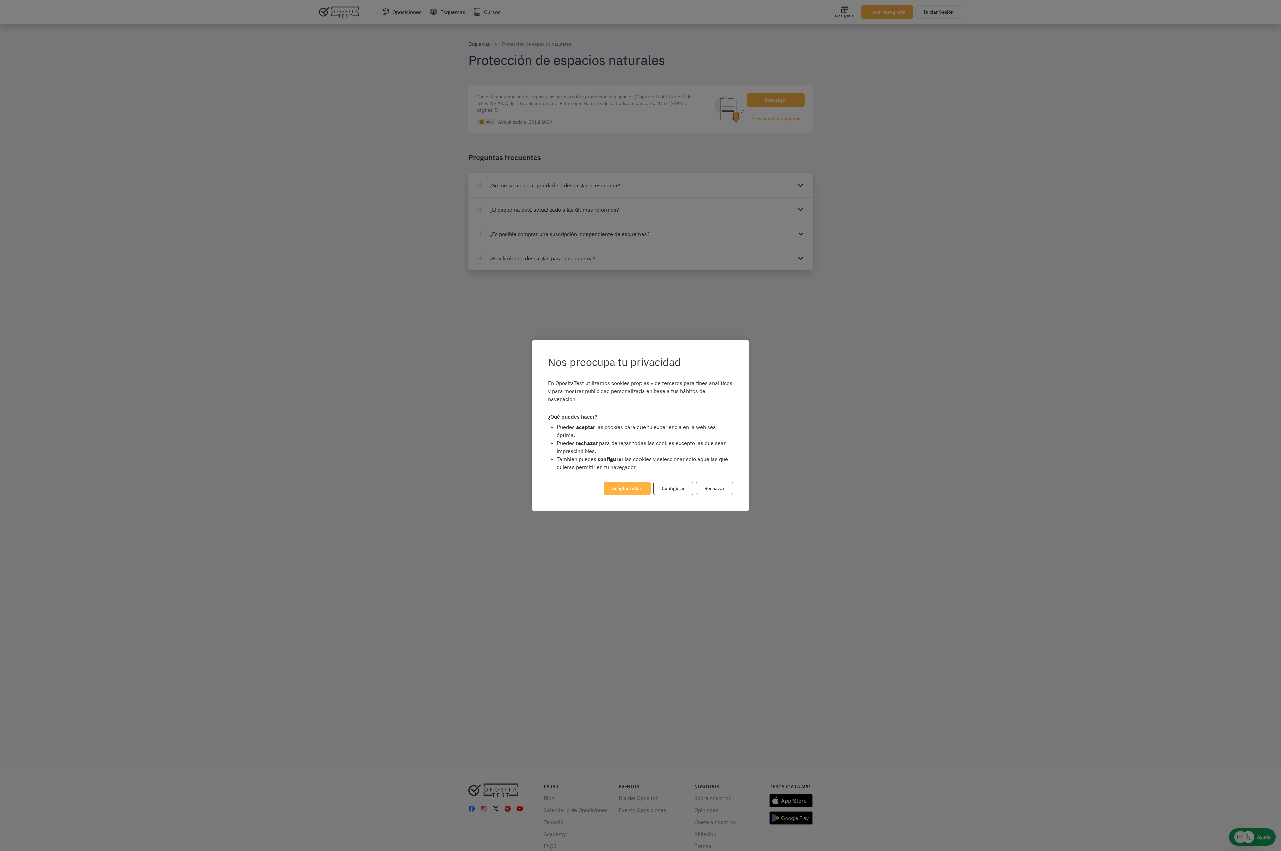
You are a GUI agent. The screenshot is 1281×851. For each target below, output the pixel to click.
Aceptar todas (627, 488)
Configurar (673, 488)
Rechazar (714, 488)
